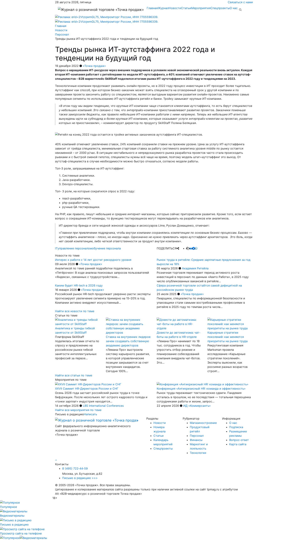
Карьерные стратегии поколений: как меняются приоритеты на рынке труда (227, 337)
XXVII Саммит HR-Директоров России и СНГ (86, 388)
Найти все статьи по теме (73, 375)
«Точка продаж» (94, 66)
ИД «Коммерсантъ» (197, 405)
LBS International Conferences (103, 405)
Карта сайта (237, 444)
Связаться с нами (240, 2)
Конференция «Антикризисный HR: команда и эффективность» (201, 388)
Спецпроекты (220, 8)
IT (56, 248)
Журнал (163, 8)
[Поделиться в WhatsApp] (196, 248)
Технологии (198, 453)
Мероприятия (201, 8)
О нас (234, 8)
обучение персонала (106, 248)
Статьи (186, 8)
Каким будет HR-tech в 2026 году (79, 285)
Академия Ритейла (195, 268)
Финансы (196, 440)
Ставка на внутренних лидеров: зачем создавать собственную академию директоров (128, 341)
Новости (175, 8)
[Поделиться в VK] (190, 248)
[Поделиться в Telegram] (193, 248)
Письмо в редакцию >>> (80, 478)
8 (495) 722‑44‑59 (75, 468)
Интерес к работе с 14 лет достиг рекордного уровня (93, 260)
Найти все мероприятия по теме (78, 410)
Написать (90, 414)
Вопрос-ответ (239, 440)
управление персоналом (75, 248)
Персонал (197, 435)
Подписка (236, 427)
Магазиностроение (203, 423)
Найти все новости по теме (74, 311)
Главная (152, 8)
